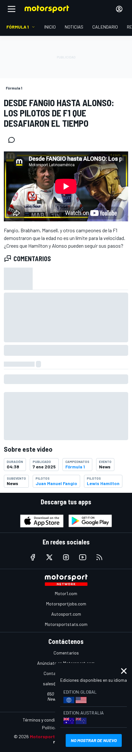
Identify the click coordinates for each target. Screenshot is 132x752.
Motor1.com (66, 593)
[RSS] (99, 557)
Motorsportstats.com (66, 624)
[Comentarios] (13, 139)
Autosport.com (66, 614)
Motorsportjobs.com (66, 603)
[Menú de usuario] (119, 9)
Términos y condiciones (45, 719)
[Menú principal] (11, 9)
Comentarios (66, 652)
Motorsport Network (52, 736)
